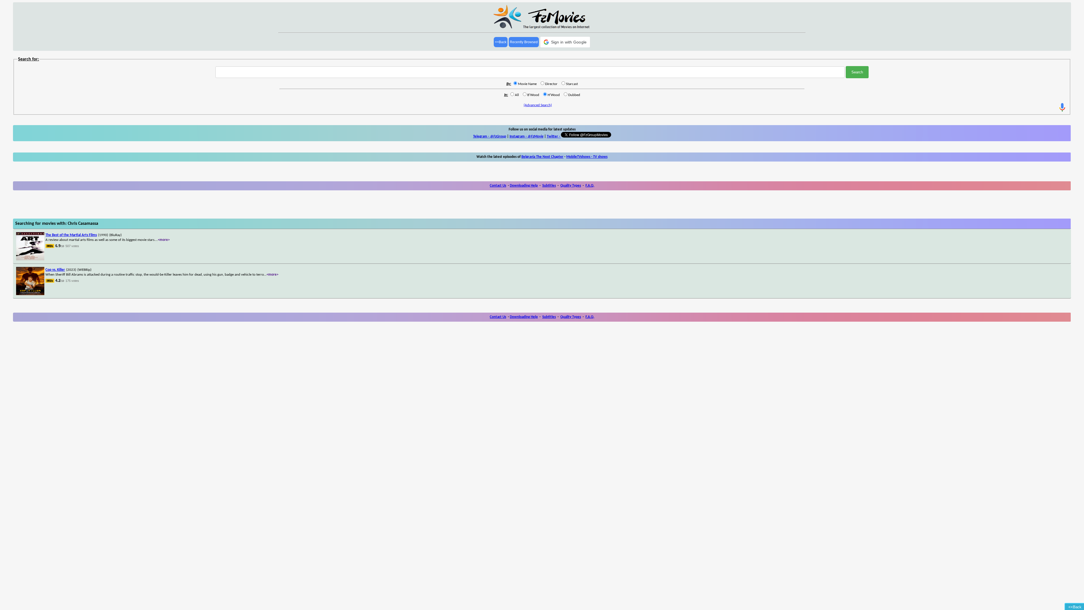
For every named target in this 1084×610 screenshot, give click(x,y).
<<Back (500, 42)
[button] (565, 42)
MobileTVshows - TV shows (586, 157)
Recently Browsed (524, 42)
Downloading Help (524, 186)
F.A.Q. (589, 186)
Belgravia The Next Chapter (542, 157)
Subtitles (549, 186)
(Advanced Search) (538, 105)
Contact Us (498, 186)
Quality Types (570, 186)
